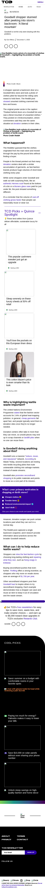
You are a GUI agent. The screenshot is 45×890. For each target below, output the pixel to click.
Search (34, 2)
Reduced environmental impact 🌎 (19, 504)
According (29, 459)
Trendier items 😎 (12, 501)
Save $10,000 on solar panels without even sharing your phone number (24, 755)
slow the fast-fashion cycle (27, 554)
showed (6, 101)
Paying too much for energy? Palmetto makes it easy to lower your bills (23, 718)
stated (16, 413)
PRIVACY (6, 840)
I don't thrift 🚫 (11, 508)
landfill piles (29, 437)
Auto (30, 7)
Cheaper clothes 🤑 (13, 497)
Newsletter (9, 7)
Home (21, 7)
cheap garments (29, 418)
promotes (20, 475)
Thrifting (13, 571)
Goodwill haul (9, 584)
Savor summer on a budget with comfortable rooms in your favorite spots (23, 681)
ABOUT (6, 836)
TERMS (21, 836)
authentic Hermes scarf (13, 183)
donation (17, 123)
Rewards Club (30, 618)
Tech (38, 7)
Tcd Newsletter (12, 848)
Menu (40, 2)
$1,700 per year (27, 576)
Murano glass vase (22, 186)
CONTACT (22, 840)
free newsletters (25, 607)
